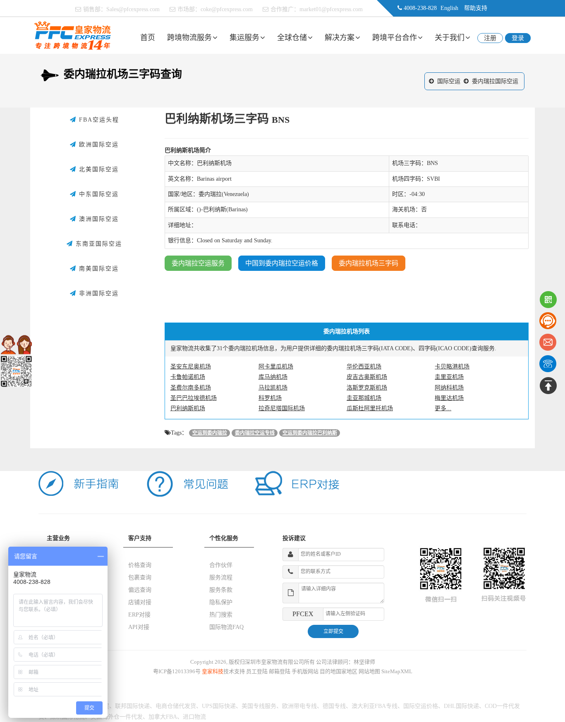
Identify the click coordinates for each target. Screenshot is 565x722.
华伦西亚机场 (364, 366)
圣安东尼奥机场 (190, 366)
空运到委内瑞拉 (209, 433)
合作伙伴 (220, 565)
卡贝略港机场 (452, 366)
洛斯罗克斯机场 (367, 388)
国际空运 (448, 81)
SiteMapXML (396, 671)
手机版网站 (305, 671)
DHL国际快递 (461, 706)
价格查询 (139, 565)
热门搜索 (220, 615)
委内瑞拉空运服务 (198, 263)
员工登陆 (257, 671)
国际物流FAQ (226, 627)
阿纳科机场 (449, 388)
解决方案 (339, 37)
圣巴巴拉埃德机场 (193, 398)
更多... (443, 408)
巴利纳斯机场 (187, 408)
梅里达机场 (449, 398)
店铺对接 (139, 602)
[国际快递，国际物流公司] (72, 35)
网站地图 (369, 671)
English (449, 8)
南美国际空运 (98, 268)
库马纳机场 (273, 377)
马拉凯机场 (273, 388)
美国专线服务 (259, 706)
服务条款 (220, 590)
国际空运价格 (420, 706)
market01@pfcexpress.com (331, 9)
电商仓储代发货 (176, 706)
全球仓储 (292, 37)
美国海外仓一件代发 (117, 717)
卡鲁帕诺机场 (187, 377)
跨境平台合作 (394, 37)
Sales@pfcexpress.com (133, 9)
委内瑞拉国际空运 (495, 81)
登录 (518, 38)
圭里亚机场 (449, 377)
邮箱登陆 (279, 671)
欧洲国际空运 (98, 144)
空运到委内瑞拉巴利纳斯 (309, 433)
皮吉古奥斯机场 (367, 377)
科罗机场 (270, 398)
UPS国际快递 (219, 706)
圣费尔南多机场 (190, 388)
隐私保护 (220, 602)
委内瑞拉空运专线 (255, 433)
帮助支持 (475, 8)
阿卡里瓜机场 (276, 366)
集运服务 (244, 37)
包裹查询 (139, 577)
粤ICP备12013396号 (177, 671)
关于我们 (449, 37)
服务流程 (220, 577)
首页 (147, 37)
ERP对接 (139, 615)
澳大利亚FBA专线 (374, 706)
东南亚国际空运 (97, 244)
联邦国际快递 (132, 706)
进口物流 (194, 717)
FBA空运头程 (98, 120)
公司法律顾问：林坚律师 (345, 662)
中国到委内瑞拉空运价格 (281, 263)
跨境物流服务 (189, 37)
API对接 (138, 627)
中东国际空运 (98, 194)
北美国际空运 (98, 169)
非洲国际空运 (98, 293)
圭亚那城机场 (364, 398)
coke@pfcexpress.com (227, 9)
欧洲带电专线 (299, 706)
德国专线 (334, 706)
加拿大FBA (162, 717)
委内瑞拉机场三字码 (368, 263)
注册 (490, 38)
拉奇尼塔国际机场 (282, 408)
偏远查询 (139, 590)
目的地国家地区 (338, 671)
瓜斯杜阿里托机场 (370, 408)
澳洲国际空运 (98, 219)
